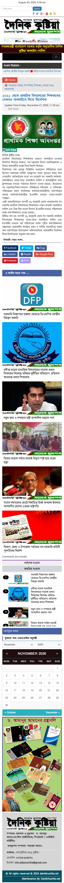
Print (26, 260)
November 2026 (32, 654)
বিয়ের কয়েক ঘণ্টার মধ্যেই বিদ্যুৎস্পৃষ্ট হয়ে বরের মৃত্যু (30, 460)
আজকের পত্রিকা (15, 85)
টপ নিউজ (28, 85)
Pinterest (11, 260)
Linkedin (11, 254)
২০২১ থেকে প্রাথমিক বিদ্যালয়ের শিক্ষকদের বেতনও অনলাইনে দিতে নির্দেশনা (31, 97)
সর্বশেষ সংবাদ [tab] (32, 563)
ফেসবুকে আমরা (11, 631)
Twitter (28, 248)
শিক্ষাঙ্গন (38, 85)
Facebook (11, 248)
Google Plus (46, 254)
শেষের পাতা (48, 85)
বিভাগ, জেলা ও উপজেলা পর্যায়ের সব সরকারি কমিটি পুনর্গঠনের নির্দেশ (32, 549)
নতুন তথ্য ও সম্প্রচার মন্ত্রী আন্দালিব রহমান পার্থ (29, 418)
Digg (42, 248)
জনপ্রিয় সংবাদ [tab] (32, 569)
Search (37, 9)
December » (53, 712)
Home (11, 80)
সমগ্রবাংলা (9, 89)
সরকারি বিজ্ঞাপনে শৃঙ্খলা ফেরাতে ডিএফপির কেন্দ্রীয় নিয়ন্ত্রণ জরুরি (32, 316)
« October (10, 712)
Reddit (27, 254)
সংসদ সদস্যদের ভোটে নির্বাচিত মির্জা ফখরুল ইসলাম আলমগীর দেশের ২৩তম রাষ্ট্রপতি (32, 504)
